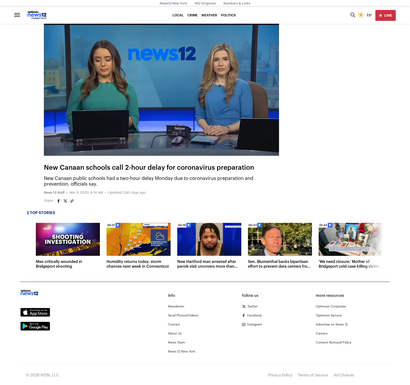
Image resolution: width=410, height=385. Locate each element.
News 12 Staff (54, 192)
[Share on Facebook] (59, 201)
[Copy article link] (72, 201)
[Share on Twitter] (65, 201)
